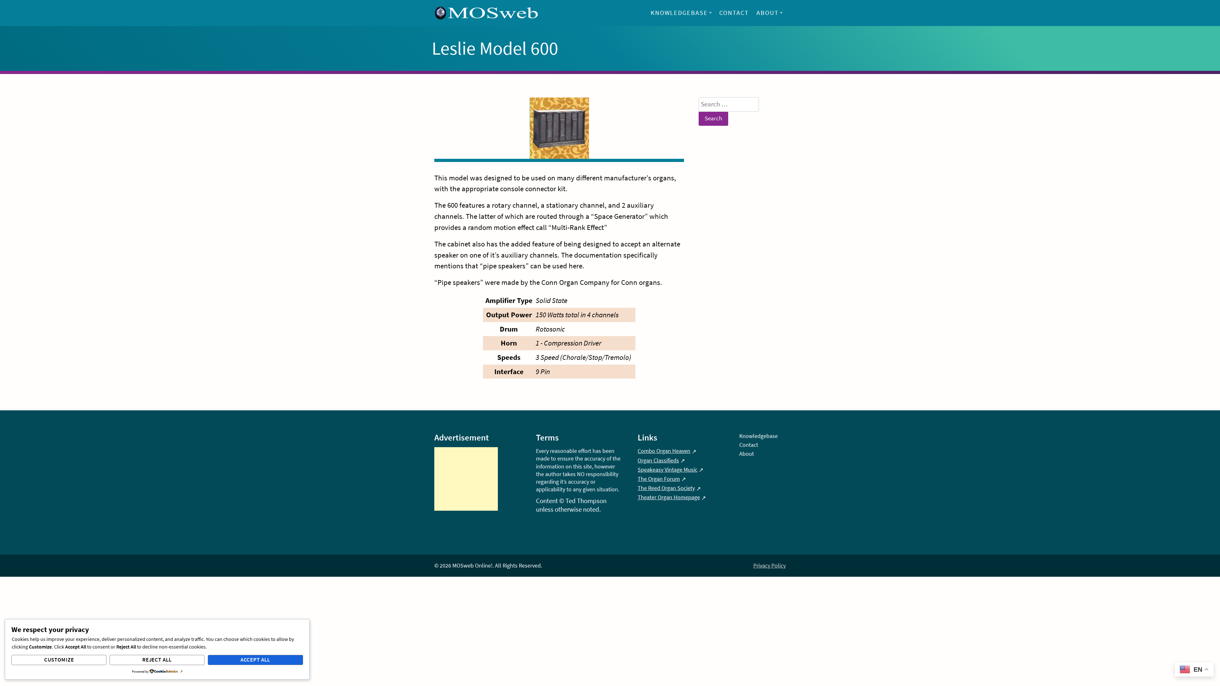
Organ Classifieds (658, 460)
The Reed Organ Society (666, 488)
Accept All (256, 659)
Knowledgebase (679, 13)
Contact (734, 13)
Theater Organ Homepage (669, 497)
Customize (59, 659)
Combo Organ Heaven (664, 450)
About (767, 13)
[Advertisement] (466, 479)
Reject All (157, 659)
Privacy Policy (769, 565)
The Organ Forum (659, 478)
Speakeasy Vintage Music (667, 469)
